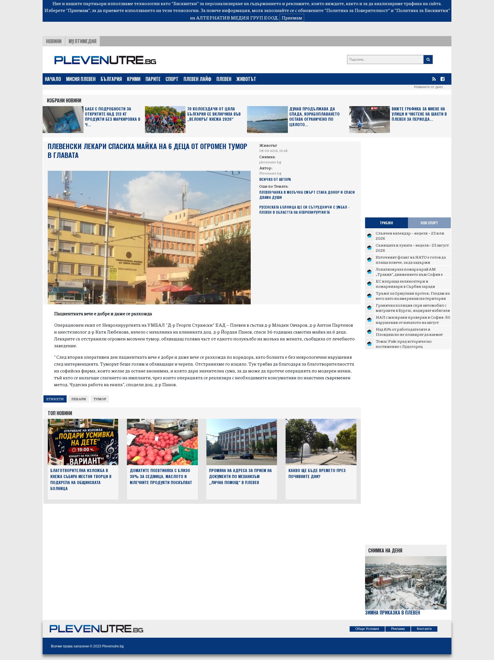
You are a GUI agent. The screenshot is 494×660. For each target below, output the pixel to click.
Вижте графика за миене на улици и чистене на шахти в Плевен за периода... (419, 114)
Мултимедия (82, 41)
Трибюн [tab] (386, 222)
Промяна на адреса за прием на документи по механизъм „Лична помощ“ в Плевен (240, 476)
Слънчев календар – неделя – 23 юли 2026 (410, 235)
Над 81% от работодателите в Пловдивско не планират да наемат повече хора (409, 334)
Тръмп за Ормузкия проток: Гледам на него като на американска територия (413, 295)
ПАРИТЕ (153, 79)
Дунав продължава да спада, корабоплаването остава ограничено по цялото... (314, 116)
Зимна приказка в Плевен (392, 613)
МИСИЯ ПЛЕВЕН (80, 79)
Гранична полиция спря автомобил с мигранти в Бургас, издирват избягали (413, 307)
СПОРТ (172, 79)
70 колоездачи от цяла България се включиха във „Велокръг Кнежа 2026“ (214, 114)
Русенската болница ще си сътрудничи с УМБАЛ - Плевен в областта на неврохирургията (304, 210)
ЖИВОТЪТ (246, 79)
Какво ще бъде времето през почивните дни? (317, 473)
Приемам (292, 17)
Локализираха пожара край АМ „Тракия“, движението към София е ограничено (409, 274)
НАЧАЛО (53, 79)
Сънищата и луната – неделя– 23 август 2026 (412, 247)
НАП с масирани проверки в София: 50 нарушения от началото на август (413, 319)
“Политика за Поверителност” (357, 10)
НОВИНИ (53, 41)
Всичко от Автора (275, 179)
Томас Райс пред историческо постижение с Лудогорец (404, 343)
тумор (99, 399)
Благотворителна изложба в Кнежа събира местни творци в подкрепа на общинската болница (80, 479)
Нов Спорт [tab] (429, 222)
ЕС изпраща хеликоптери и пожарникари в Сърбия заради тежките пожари (405, 286)
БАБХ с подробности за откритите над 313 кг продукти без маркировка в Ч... (112, 116)
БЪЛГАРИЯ (111, 79)
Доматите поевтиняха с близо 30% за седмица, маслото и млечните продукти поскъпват (161, 476)
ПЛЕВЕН (223, 79)
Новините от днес (428, 87)
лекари (78, 399)
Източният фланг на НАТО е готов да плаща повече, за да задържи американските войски (411, 262)
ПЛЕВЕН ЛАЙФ (197, 79)
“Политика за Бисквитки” (422, 10)
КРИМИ (133, 79)
